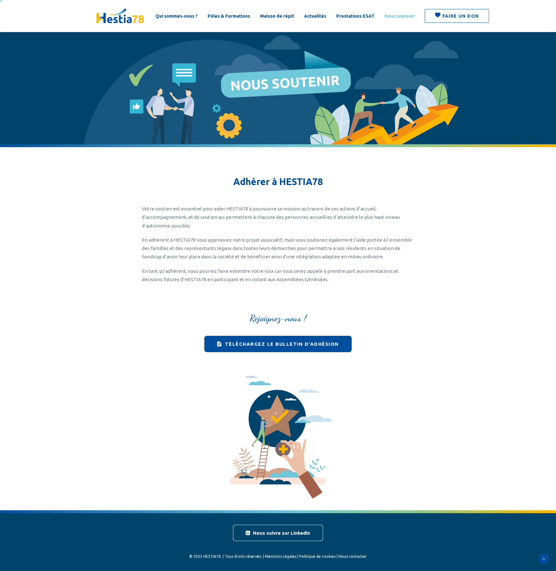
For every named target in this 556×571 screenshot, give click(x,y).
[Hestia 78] (120, 16)
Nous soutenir (400, 16)
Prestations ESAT (355, 16)
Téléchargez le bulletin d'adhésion (282, 344)
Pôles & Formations (229, 16)
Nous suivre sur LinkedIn (281, 533)
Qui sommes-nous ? (176, 16)
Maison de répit (277, 16)
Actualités (315, 16)
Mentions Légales (280, 556)
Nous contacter (352, 556)
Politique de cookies (317, 556)
